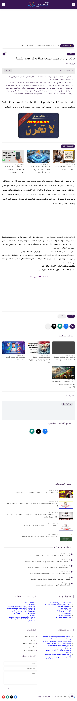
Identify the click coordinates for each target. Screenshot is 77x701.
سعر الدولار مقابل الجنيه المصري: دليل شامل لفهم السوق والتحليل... (63, 384)
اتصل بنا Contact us (29, 643)
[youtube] (3, 696)
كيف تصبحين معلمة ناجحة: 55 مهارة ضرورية (65, 168)
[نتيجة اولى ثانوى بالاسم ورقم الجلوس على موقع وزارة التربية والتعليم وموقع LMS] (66, 505)
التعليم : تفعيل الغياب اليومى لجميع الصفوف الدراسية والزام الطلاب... (46, 562)
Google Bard (31, 604)
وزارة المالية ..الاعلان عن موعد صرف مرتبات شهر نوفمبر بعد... (49, 556)
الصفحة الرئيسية (30, 636)
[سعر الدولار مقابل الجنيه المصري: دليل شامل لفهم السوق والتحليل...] (63, 372)
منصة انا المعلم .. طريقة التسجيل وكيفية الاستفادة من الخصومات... (46, 567)
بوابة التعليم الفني (65, 608)
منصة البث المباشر (65, 612)
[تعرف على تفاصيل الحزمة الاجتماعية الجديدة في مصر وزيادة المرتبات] (38, 347)
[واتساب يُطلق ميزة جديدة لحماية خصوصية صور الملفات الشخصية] (13, 156)
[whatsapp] (31, 431)
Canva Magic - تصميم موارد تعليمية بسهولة (57, 642)
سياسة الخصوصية (29, 650)
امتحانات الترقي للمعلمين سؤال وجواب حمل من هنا (40, 526)
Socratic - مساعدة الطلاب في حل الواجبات (57, 658)
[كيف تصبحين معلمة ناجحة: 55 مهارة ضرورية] (64, 156)
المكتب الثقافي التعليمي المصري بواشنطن (57, 604)
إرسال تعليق (67, 404)
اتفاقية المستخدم (30, 647)
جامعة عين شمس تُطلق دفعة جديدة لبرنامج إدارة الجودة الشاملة (40, 169)
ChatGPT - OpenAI (29, 603)
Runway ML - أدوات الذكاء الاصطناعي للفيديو (21, 608)
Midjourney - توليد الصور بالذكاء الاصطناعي (21, 606)
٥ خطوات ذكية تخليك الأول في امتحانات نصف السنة (15, 359)
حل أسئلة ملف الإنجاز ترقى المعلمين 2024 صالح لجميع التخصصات (35, 492)
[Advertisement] (38, 27)
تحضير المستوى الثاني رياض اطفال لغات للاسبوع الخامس (50, 573)
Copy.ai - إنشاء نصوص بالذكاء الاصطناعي (21, 617)
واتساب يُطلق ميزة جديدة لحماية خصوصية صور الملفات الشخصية (14, 169)
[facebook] (45, 431)
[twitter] (38, 431)
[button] (65, 326)
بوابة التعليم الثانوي (65, 615)
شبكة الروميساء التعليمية (47, 697)
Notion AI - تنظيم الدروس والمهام (60, 649)
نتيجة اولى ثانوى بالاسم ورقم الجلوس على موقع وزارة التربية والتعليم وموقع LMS (32, 505)
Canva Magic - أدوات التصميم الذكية (23, 612)
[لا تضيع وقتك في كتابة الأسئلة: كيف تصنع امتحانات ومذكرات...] (63, 347)
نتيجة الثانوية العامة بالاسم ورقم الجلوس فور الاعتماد (40, 537)
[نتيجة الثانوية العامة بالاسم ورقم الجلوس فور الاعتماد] (66, 538)
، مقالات (70, 54)
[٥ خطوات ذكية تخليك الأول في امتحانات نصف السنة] (13, 347)
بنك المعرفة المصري (64, 606)
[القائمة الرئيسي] (73, 4)
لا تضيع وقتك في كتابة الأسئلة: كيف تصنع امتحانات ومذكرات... (64, 359)
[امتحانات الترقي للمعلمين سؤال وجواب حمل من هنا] (66, 527)
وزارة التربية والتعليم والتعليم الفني (60, 603)
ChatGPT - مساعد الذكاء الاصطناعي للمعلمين (56, 636)
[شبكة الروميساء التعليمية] (38, 5)
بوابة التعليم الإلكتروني (64, 610)
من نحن (33, 640)
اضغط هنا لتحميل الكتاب (38, 277)
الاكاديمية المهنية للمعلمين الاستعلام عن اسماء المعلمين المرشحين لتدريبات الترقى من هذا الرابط (31, 516)
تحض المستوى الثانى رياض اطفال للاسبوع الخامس (52, 585)
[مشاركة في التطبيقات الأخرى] (47, 326)
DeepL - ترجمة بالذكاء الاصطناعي (24, 610)
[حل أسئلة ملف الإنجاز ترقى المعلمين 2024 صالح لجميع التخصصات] (66, 494)
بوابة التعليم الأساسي (64, 613)
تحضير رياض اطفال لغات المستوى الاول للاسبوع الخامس (50, 579)
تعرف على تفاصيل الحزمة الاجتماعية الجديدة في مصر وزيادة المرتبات (39, 360)
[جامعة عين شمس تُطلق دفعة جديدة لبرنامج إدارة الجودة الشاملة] (38, 156)
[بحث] (3, 4)
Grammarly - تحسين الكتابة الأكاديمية (59, 643)
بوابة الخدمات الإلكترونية (63, 617)
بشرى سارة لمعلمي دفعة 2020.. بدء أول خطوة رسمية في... (38, 45)
